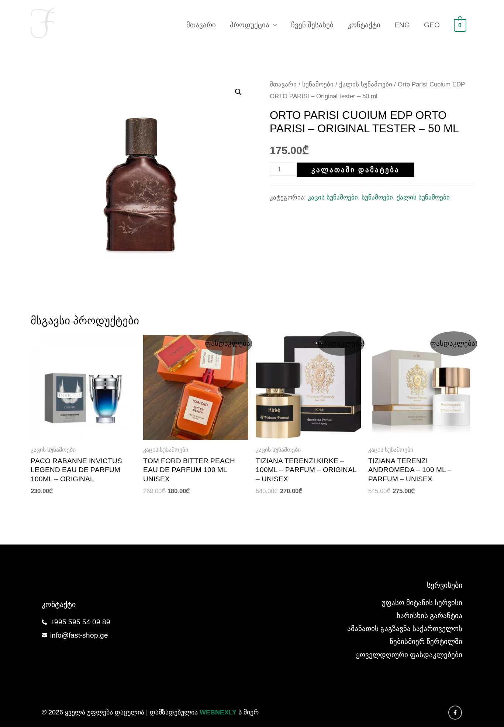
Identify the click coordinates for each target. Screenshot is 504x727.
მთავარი (201, 25)
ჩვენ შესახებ (312, 25)
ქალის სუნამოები (365, 84)
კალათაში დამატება (355, 170)
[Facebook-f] (455, 713)
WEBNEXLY (218, 712)
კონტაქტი (364, 25)
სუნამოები (318, 84)
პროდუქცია (249, 25)
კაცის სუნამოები (333, 197)
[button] (238, 92)
